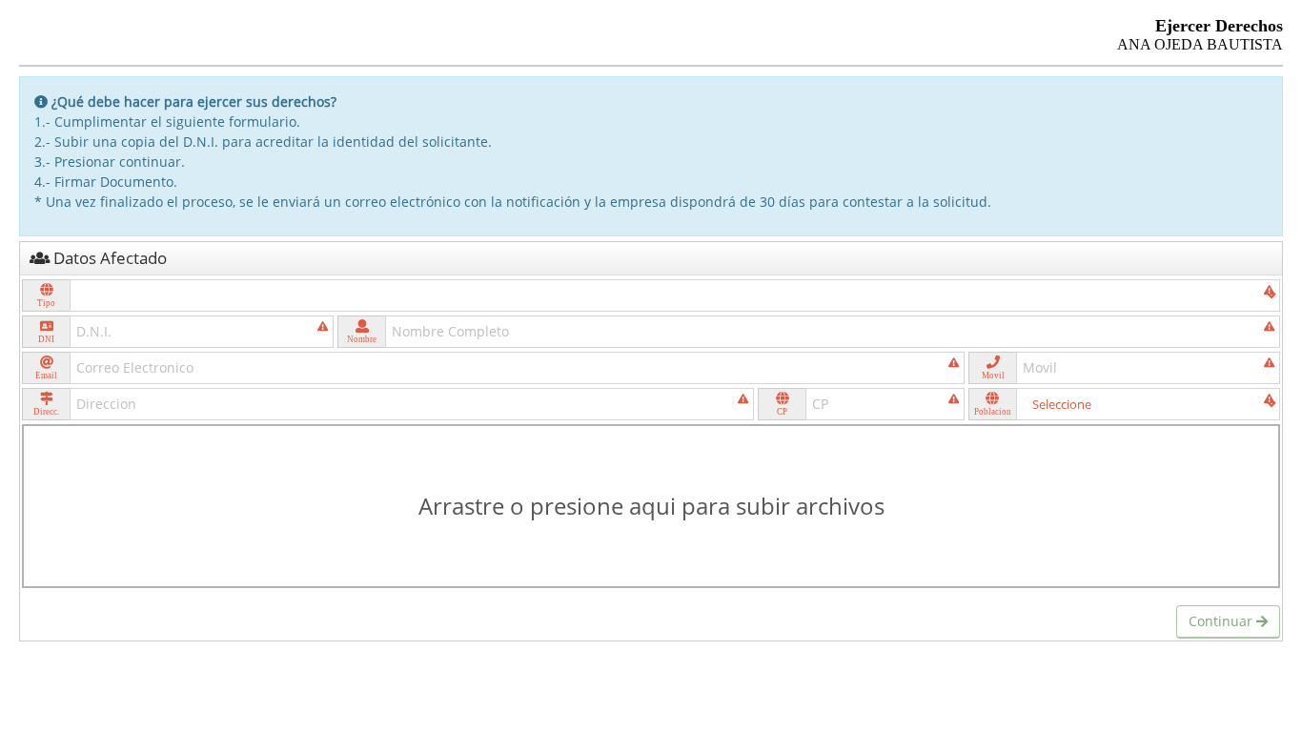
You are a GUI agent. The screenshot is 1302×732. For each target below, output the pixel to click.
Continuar (1222, 621)
